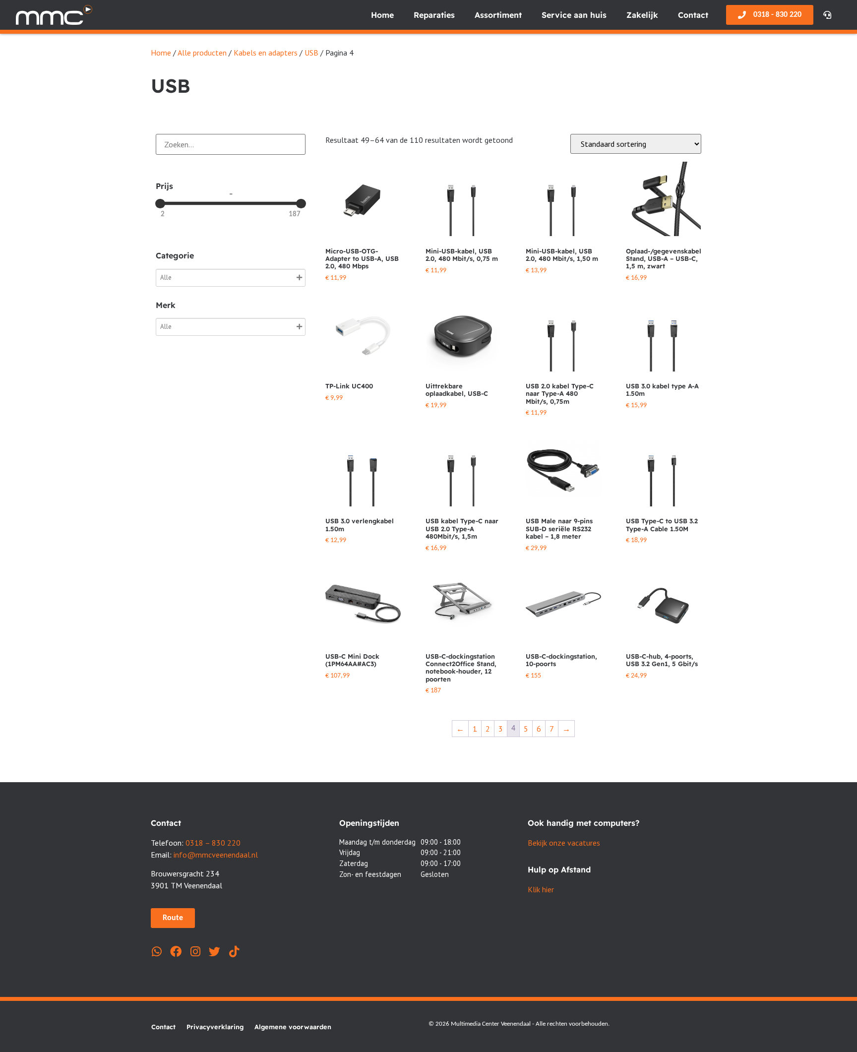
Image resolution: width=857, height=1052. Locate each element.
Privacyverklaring (215, 1027)
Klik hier (541, 889)
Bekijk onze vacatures (564, 843)
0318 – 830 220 (213, 843)
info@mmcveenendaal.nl (216, 855)
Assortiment (498, 15)
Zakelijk (642, 15)
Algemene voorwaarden (292, 1027)
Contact (693, 15)
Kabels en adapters (266, 53)
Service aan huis (574, 15)
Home (382, 15)
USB (311, 53)
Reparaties (434, 15)
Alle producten (202, 53)
